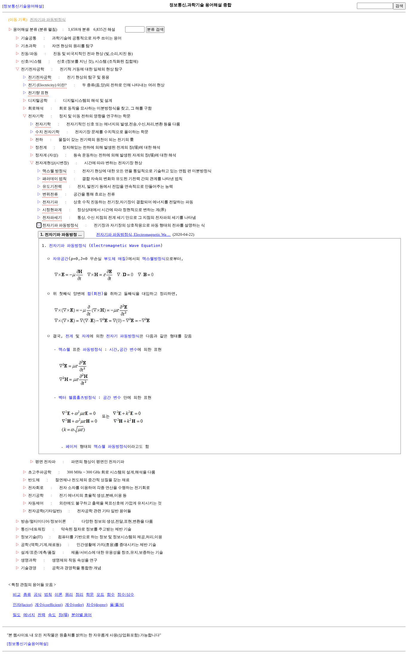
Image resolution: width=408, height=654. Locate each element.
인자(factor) (22, 604)
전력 (41, 615)
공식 (38, 594)
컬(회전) (95, 293)
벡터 (62, 397)
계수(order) (74, 604)
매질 (122, 258)
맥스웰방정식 (153, 258)
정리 (79, 594)
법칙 (48, 594)
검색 (399, 6)
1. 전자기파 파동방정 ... (61, 234)
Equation (150, 245)
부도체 (110, 258)
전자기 (112, 336)
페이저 (71, 446)
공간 (123, 349)
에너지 (29, 615)
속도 (52, 615)
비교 (17, 594)
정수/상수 (125, 594)
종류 (27, 594)
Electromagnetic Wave (115, 245)
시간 (113, 349)
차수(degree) (96, 604)
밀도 (17, 615)
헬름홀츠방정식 (82, 397)
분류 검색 (155, 29)
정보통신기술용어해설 (23, 6)
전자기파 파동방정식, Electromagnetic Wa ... (133, 234)
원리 (69, 594)
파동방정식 (76, 245)
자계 (86, 336)
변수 (133, 349)
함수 (111, 594)
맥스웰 (64, 349)
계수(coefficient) (48, 604)
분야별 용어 (81, 615)
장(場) (64, 615)
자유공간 (60, 258)
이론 (58, 594)
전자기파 (57, 245)
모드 (100, 594)
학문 (90, 594)
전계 (69, 336)
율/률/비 (117, 604)
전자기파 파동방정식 (48, 19)
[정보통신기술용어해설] (27, 643)
